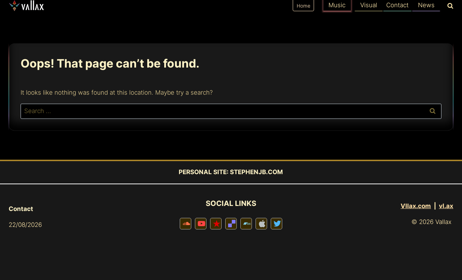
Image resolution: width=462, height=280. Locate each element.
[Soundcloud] (185, 223)
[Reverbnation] (215, 223)
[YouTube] (200, 223)
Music (336, 5)
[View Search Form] (448, 6)
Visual (368, 5)
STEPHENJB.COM (256, 172)
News (426, 5)
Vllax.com (416, 206)
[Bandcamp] (246, 223)
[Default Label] (231, 223)
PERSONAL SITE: (203, 172)
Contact (397, 5)
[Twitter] (276, 223)
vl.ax (446, 206)
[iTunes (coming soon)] (261, 223)
